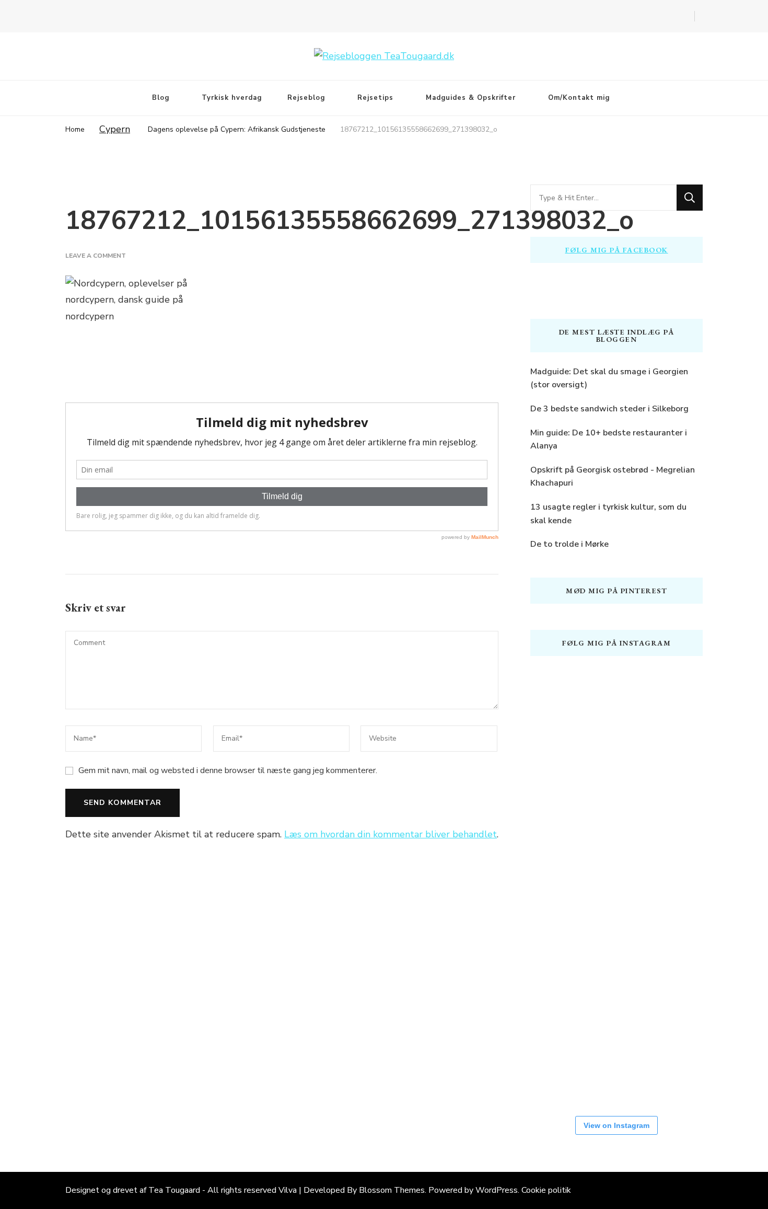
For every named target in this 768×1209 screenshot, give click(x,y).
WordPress (496, 1190)
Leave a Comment (95, 255)
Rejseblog (306, 97)
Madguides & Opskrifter (471, 97)
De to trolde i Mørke (569, 544)
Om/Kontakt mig (579, 97)
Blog (160, 97)
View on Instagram (616, 1125)
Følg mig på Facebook (616, 250)
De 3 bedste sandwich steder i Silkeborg (609, 408)
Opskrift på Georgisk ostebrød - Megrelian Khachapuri (612, 476)
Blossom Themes (392, 1190)
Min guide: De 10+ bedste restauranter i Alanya (608, 439)
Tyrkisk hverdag (232, 97)
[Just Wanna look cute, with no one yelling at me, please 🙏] (561, 1066)
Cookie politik (546, 1190)
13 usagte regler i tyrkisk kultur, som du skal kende (608, 513)
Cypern (114, 129)
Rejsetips (375, 97)
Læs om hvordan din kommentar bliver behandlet (390, 834)
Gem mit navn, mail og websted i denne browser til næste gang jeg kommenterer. (227, 770)
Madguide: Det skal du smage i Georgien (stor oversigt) (609, 378)
